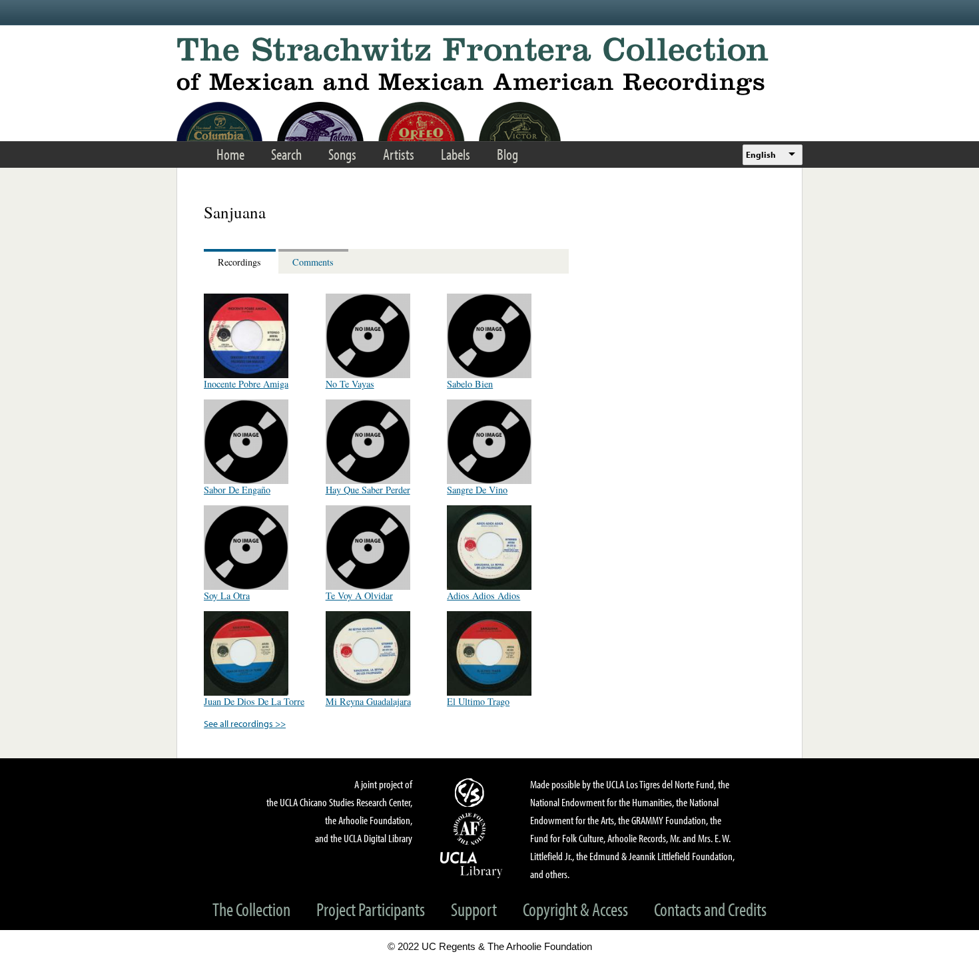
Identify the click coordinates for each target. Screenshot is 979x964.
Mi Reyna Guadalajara (368, 701)
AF (471, 829)
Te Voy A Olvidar (359, 595)
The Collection (251, 909)
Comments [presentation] (313, 262)
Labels (455, 154)
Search (286, 154)
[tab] (241, 261)
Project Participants (370, 909)
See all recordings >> (245, 723)
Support (474, 909)
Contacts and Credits (710, 909)
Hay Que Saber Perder (368, 489)
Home (230, 154)
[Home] (489, 66)
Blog (507, 154)
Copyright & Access (575, 909)
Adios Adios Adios (483, 595)
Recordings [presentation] (239, 262)
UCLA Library (471, 864)
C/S (471, 792)
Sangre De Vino (477, 489)
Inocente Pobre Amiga (246, 383)
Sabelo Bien (470, 383)
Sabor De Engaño (237, 489)
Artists (398, 154)
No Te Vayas (350, 383)
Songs (342, 154)
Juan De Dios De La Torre (254, 701)
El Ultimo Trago (478, 701)
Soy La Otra (227, 595)
